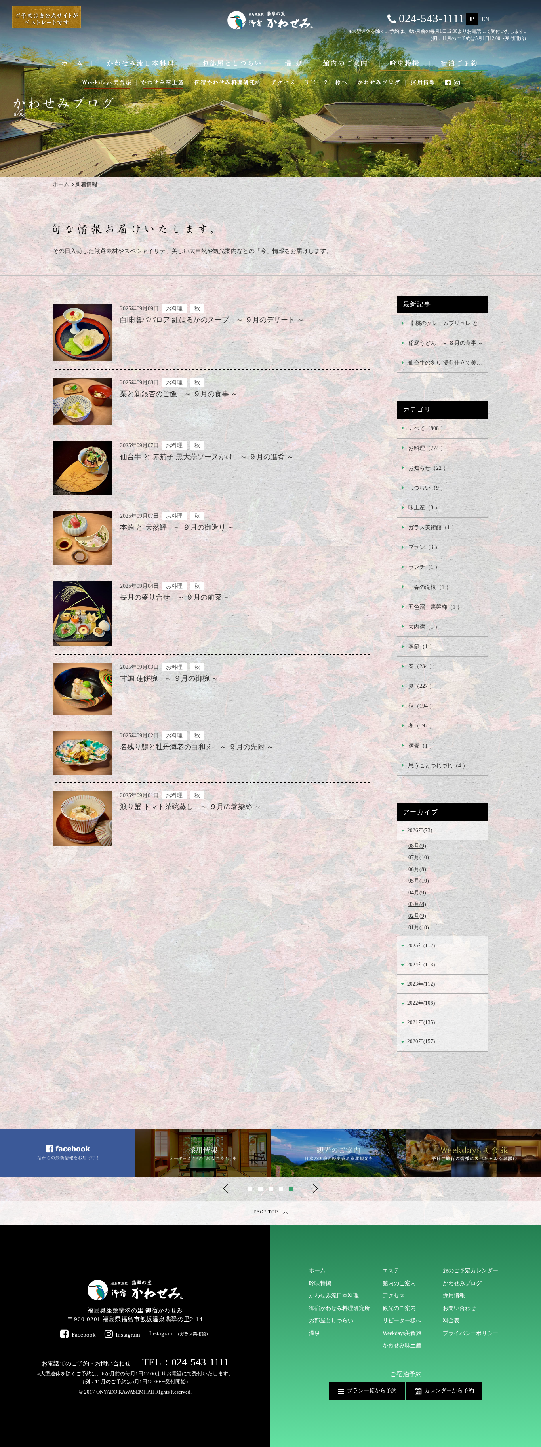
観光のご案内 (399, 1308)
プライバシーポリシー (470, 1333)
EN (485, 19)
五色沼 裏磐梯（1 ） (435, 607)
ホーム (61, 184)
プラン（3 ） (424, 547)
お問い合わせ (459, 1308)
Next (315, 1188)
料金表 (451, 1320)
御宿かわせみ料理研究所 (339, 1308)
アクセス (394, 1295)
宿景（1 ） (421, 745)
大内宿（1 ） (424, 626)
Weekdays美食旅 (402, 1333)
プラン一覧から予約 (372, 1390)
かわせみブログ (462, 1283)
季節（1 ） (421, 646)
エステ (391, 1270)
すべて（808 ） (427, 428)
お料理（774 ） (427, 448)
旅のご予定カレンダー (470, 1270)
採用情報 (454, 1295)
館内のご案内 (399, 1283)
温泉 (314, 1333)
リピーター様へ (402, 1320)
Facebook (83, 1334)
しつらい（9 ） (427, 487)
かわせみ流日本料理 (334, 1295)
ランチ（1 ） (424, 567)
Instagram (128, 1334)
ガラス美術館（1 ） (432, 527)
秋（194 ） (421, 706)
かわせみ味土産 (402, 1345)
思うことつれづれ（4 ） (438, 765)
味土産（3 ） (424, 507)
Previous (225, 1188)
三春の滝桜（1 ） (429, 587)
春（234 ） (421, 666)
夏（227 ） (421, 686)
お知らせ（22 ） (428, 468)
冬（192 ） (421, 725)
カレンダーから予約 (449, 1390)
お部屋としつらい (331, 1320)
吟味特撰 (320, 1283)
